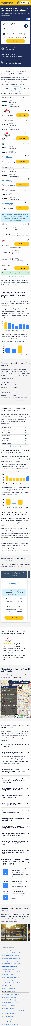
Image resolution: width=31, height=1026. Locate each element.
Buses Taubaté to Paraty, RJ (8, 989)
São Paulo (25, 683)
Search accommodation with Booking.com (15, 37)
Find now (22, 115)
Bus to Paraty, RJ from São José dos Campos (12, 984)
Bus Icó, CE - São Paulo (7, 1017)
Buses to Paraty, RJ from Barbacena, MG (11, 951)
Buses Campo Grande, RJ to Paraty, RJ (11, 959)
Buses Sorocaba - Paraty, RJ (8, 987)
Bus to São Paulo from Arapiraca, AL (10, 996)
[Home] (8, 2)
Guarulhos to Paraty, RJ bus (8, 970)
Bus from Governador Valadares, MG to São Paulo (14, 1012)
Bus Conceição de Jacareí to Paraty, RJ (11, 965)
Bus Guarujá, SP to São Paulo (9, 1015)
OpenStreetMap (22, 718)
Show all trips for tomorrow (16, 276)
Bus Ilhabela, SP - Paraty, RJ (8, 976)
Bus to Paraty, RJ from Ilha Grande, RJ (11, 973)
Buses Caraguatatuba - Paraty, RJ (10, 962)
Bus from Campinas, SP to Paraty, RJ (10, 957)
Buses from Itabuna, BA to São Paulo (11, 1020)
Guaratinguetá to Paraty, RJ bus (9, 967)
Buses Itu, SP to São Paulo (8, 1023)
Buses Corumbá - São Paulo (8, 1007)
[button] (10, 685)
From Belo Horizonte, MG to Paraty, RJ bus (12, 954)
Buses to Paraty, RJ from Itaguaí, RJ (10, 978)
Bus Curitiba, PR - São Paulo (8, 1009)
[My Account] (17, 2)
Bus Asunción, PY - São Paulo (9, 998)
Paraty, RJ (14, 683)
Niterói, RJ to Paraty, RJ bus (8, 981)
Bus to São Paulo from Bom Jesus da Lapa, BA (13, 1001)
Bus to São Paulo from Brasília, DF (10, 1004)
